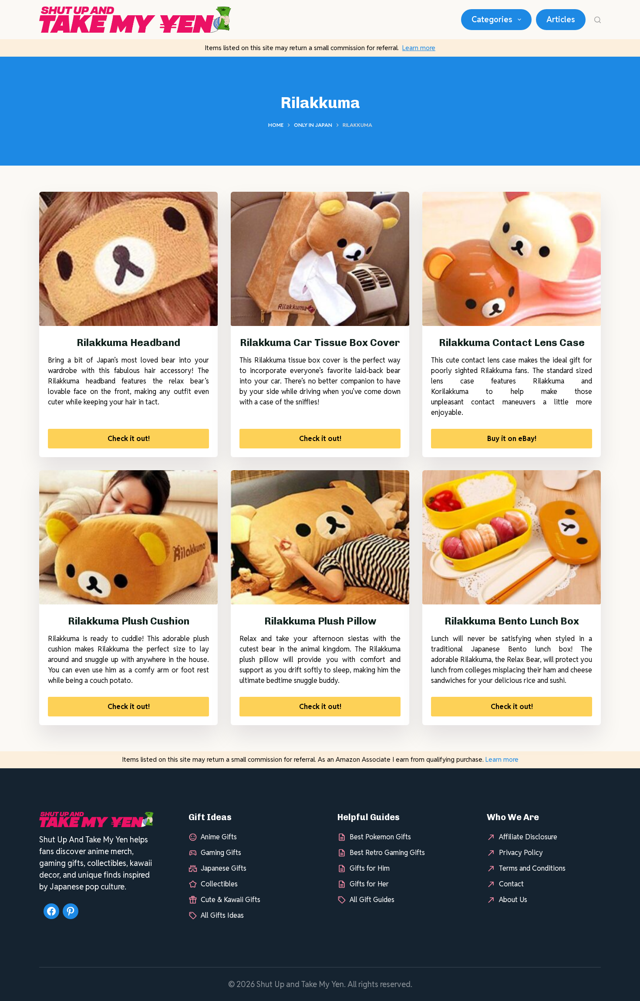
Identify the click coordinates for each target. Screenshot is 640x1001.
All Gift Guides (372, 899)
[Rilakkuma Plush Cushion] (128, 537)
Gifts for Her (369, 884)
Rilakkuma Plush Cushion (128, 621)
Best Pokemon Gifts (380, 837)
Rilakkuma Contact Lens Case (512, 342)
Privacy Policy (521, 852)
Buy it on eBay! (511, 438)
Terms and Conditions (532, 868)
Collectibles (219, 884)
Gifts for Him (370, 868)
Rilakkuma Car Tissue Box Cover (320, 342)
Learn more (418, 48)
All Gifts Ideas (222, 915)
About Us (513, 899)
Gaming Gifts (221, 852)
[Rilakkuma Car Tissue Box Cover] (320, 259)
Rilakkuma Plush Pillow (320, 621)
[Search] (597, 20)
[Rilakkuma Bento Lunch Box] (511, 537)
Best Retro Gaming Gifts (387, 852)
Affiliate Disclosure (528, 837)
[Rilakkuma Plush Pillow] (320, 537)
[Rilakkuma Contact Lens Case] (511, 259)
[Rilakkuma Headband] (128, 259)
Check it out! (129, 438)
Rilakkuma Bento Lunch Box (512, 621)
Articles (560, 19)
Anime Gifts (219, 837)
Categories (492, 19)
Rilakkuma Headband (128, 342)
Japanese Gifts (223, 868)
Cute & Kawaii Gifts (230, 899)
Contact (511, 884)
